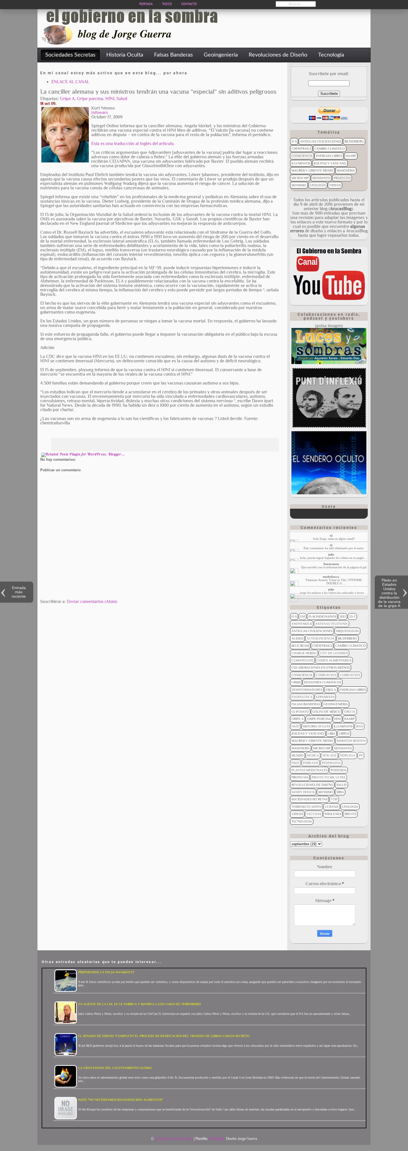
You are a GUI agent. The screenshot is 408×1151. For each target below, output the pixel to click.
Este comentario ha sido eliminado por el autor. (334, 548)
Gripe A (67, 98)
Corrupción (350, 675)
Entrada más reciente (19, 592)
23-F (352, 616)
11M (302, 616)
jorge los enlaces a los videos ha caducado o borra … (334, 592)
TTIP (334, 799)
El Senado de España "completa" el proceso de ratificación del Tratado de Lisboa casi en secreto (164, 1036)
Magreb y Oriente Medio (312, 170)
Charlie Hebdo (304, 653)
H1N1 (109, 98)
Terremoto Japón (306, 807)
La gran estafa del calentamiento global (115, 1068)
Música (313, 755)
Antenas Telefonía (331, 624)
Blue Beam (300, 646)
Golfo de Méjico (326, 712)
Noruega (348, 755)
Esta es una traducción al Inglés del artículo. (133, 143)
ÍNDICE (167, 4)
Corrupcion (326, 675)
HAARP (351, 156)
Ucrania (332, 807)
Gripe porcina (90, 98)
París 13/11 (310, 763)
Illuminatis (300, 163)
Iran (359, 726)
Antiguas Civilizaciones (320, 141)
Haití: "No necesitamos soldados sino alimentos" (120, 1100)
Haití (295, 726)
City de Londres (334, 653)
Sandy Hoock (303, 792)
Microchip (300, 178)
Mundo (297, 755)
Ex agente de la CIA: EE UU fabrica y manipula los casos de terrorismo (139, 1004)
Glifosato (300, 712)
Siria (340, 792)
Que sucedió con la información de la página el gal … (333, 569)
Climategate (302, 660)
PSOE (295, 763)
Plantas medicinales (309, 770)
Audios (297, 638)
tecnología (301, 821)
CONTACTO (189, 4)
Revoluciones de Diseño (312, 785)
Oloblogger (217, 1139)
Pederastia (331, 763)
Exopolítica (302, 697)
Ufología (318, 185)
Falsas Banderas (305, 704)
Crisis (296, 682)
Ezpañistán (325, 697)
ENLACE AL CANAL (70, 81)
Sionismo (298, 185)
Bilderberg (354, 141)
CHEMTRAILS (301, 149)
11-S (294, 141)
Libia (331, 733)
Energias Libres (329, 156)
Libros (344, 733)
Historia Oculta (316, 726)
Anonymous (301, 624)
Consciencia (302, 156)
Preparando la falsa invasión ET (106, 972)
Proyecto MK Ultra (329, 777)
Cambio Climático (329, 149)
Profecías (342, 178)
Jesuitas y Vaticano (330, 163)
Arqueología (347, 631)
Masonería (346, 170)
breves (350, 814)
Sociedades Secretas (309, 799)
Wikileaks (332, 814)
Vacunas (313, 814)
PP (361, 755)
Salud (122, 98)
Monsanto (321, 178)
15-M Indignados (322, 616)
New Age (329, 755)
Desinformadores (306, 690)
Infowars (99, 112)
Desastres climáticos (322, 682)
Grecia (350, 712)
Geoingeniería (335, 704)
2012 (342, 616)
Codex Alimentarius (334, 660)
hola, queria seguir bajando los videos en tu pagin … (334, 557)
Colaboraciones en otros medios (320, 667)
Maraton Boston (351, 741)
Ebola (331, 690)
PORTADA (146, 4)
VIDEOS (335, 185)
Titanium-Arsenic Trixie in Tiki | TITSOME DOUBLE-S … (334, 581)
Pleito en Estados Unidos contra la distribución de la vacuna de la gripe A (389, 593)
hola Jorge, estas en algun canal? (334, 538)
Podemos (338, 770)
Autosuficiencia (320, 638)
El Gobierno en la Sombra (174, 1139)
